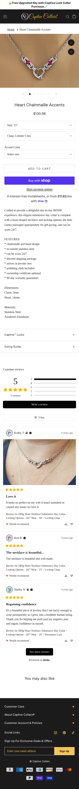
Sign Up (64, 751)
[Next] (56, 94)
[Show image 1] (30, 94)
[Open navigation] (5, 16)
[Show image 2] (34, 94)
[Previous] (23, 94)
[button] (53, 379)
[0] (74, 16)
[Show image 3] (37, 94)
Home (11, 29)
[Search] (67, 16)
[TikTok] (73, 732)
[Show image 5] (45, 94)
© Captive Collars (40, 761)
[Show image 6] (49, 94)
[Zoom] (71, 42)
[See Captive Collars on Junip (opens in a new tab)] (46, 660)
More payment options (39, 189)
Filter (42, 417)
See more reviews (39, 651)
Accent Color (12, 147)
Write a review (39, 404)
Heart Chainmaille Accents (35, 29)
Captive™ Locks (14, 334)
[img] (27, 433)
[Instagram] (55, 732)
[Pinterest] (64, 732)
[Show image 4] (41, 94)
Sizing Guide (12, 346)
